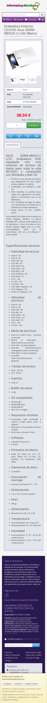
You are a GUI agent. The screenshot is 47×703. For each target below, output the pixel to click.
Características (12, 145)
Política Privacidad (12, 655)
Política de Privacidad (11, 633)
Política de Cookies (10, 699)
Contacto (32, 19)
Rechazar (18, 683)
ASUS (25, 89)
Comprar (34, 125)
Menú (8, 19)
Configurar (7, 683)
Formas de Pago (32, 658)
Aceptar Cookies (31, 683)
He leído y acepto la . (23, 639)
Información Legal (33, 652)
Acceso (19, 19)
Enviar (36, 645)
